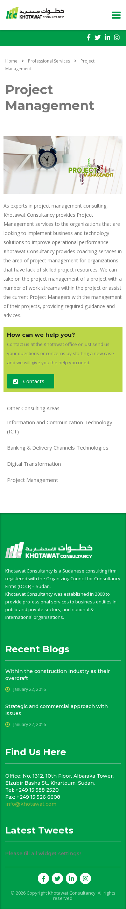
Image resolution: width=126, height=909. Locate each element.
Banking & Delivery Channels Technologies (57, 447)
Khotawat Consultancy (72, 893)
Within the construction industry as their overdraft (57, 674)
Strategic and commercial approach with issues (56, 710)
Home (11, 61)
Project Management (32, 479)
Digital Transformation (34, 463)
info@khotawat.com (30, 804)
